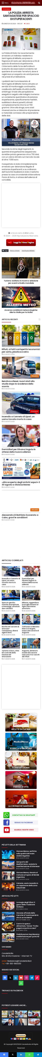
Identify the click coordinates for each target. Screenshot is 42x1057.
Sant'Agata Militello (28, 251)
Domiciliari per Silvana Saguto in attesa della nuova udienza (19, 450)
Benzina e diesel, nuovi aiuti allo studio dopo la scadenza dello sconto (18, 384)
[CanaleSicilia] (23, 3)
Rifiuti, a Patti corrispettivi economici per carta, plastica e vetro (21, 350)
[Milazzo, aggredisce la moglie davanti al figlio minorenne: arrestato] (31, 595)
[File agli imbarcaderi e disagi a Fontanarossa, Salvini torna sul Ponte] (8, 1021)
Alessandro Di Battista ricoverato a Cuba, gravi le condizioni (20, 516)
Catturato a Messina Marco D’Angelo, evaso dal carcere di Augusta (30, 629)
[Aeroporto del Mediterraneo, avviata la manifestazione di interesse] (8, 865)
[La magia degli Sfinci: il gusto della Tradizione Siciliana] (8, 905)
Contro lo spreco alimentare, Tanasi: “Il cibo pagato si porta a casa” (27, 926)
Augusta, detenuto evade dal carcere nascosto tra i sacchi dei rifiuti (30, 654)
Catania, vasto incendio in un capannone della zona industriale (27, 885)
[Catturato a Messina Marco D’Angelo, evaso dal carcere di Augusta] (31, 619)
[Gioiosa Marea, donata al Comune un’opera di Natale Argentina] (8, 875)
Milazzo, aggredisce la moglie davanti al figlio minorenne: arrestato (30, 605)
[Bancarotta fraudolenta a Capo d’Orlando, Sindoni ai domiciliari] (8, 1014)
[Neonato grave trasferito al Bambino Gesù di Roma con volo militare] (34, 1021)
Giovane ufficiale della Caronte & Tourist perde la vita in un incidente (27, 915)
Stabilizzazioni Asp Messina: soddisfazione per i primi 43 (28, 935)
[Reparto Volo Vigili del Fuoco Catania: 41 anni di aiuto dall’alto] (34, 1014)
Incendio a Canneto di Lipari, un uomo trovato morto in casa (18, 418)
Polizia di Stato (15, 251)
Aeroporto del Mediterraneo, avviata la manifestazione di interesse (27, 864)
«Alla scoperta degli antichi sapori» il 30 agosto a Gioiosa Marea (21, 483)
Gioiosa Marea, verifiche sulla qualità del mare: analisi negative (26, 853)
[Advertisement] (21, 205)
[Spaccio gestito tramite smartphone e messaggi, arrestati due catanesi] (11, 595)
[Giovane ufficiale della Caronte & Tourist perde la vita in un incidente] (8, 916)
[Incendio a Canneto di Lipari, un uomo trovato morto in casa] (11, 571)
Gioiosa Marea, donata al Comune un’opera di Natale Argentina (27, 874)
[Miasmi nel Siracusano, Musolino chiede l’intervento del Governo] (21, 1021)
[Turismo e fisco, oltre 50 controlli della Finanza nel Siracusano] (11, 643)
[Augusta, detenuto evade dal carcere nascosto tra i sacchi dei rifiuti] (31, 643)
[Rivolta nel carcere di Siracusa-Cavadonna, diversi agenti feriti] (11, 619)
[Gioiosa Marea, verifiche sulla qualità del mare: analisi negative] (8, 854)
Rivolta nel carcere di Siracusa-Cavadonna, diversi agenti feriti (10, 629)
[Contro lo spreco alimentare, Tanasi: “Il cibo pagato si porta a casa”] (8, 927)
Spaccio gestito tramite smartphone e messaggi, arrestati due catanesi (11, 605)
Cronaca (6, 9)
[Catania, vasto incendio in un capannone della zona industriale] (8, 886)
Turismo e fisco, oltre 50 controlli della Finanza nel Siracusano (10, 654)
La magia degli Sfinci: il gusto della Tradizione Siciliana (25, 904)
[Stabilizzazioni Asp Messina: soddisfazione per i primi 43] (8, 937)
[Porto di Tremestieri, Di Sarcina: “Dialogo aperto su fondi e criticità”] (21, 1014)
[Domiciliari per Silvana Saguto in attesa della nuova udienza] (31, 571)
